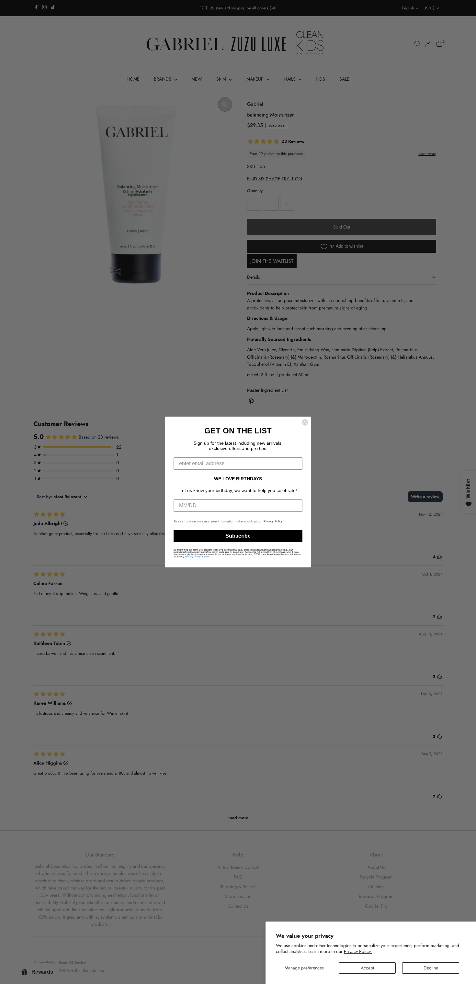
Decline (431, 968)
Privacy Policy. (358, 951)
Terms (207, 556)
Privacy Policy (273, 521)
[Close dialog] (305, 422)
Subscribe (238, 536)
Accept (367, 968)
